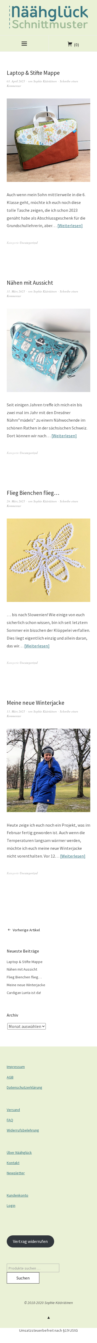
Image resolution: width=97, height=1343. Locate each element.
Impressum (16, 1066)
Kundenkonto (17, 1195)
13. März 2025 (16, 711)
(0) (76, 44)
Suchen (23, 1278)
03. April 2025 (16, 81)
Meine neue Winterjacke (35, 702)
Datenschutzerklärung (24, 1087)
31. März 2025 (16, 291)
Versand (13, 1109)
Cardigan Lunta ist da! (24, 992)
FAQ (10, 1120)
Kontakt (13, 1162)
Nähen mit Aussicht (30, 282)
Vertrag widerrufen (30, 1241)
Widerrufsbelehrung (23, 1130)
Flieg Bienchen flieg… (33, 492)
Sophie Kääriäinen (45, 81)
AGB (10, 1077)
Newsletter (16, 1173)
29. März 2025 (16, 501)
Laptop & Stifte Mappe (33, 72)
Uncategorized (29, 243)
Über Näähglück (19, 1152)
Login (11, 1205)
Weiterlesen (70, 225)
